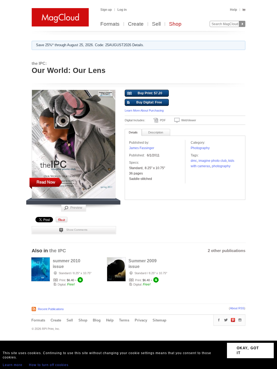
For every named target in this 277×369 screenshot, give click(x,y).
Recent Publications (51, 309)
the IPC (57, 250)
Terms (124, 320)
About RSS (237, 308)
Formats (110, 24)
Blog (97, 320)
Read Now (46, 182)
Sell (156, 24)
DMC (194, 161)
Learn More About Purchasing (144, 110)
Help (233, 10)
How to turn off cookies (48, 365)
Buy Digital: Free (149, 102)
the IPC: (39, 63)
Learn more (12, 365)
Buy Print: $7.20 (150, 93)
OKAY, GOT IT (248, 350)
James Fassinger (141, 148)
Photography (200, 148)
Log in (122, 10)
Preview (76, 208)
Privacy (141, 320)
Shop (175, 24)
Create (136, 24)
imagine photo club (213, 161)
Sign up (106, 10)
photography (221, 166)
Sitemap (159, 320)
